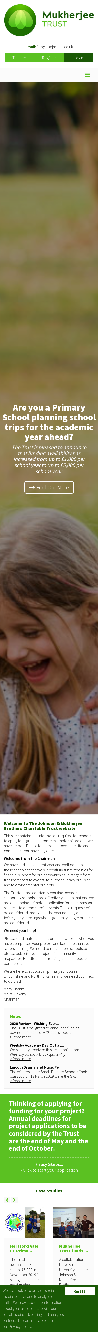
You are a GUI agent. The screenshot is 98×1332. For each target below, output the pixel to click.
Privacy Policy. (20, 1326)
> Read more (20, 1037)
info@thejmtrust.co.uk (55, 46)
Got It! (80, 1291)
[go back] (7, 1200)
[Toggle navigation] (87, 75)
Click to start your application (50, 1167)
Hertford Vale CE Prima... (24, 1248)
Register (49, 57)
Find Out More (52, 487)
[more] (14, 1200)
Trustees (19, 57)
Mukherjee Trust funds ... (73, 1248)
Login (78, 57)
